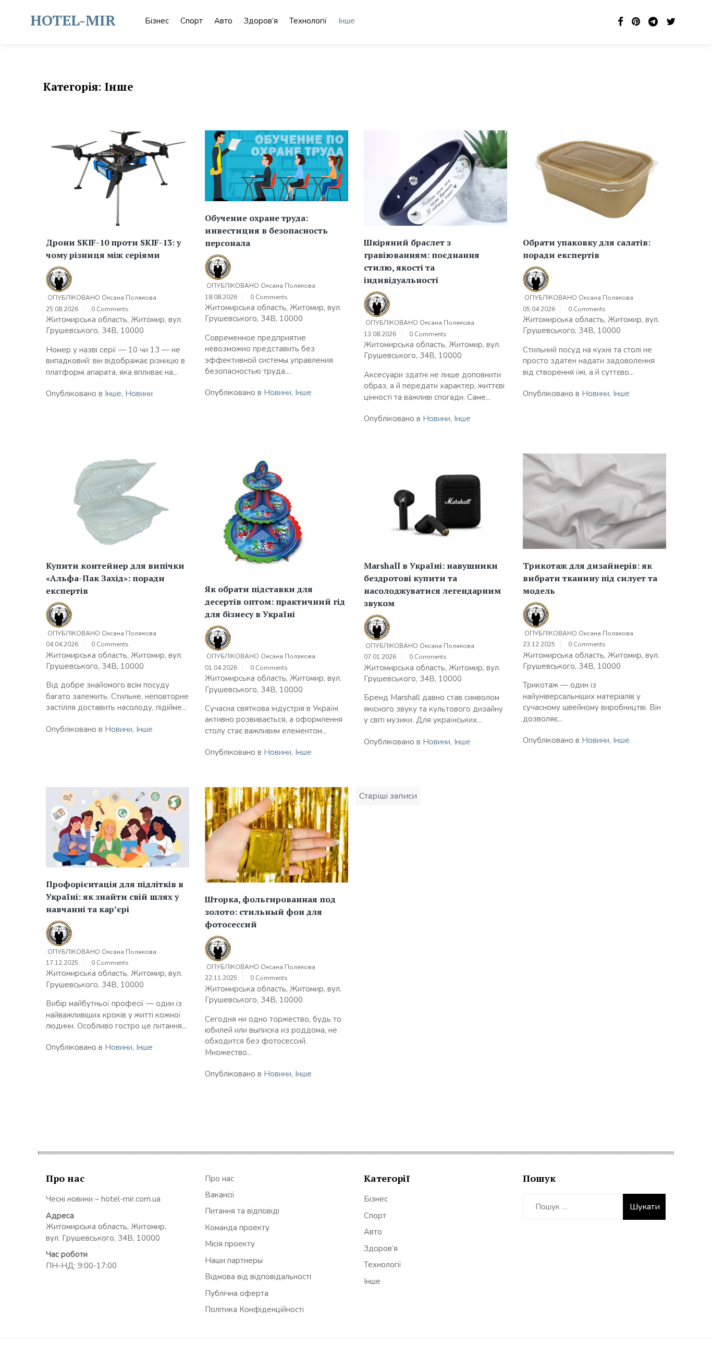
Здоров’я (261, 21)
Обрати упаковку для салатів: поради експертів (586, 249)
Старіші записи (388, 796)
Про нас (219, 1178)
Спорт (191, 21)
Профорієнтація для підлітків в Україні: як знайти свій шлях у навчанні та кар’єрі (114, 896)
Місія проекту (230, 1244)
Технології (308, 21)
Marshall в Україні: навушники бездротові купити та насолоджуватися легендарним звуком (432, 584)
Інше (346, 21)
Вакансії (220, 1195)
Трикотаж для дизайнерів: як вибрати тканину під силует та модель (590, 578)
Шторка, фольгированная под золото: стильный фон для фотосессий (270, 911)
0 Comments (110, 309)
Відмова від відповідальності (258, 1276)
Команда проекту (237, 1227)
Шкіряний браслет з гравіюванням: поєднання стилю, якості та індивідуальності (422, 261)
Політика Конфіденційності (254, 1309)
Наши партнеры (234, 1260)
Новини (139, 393)
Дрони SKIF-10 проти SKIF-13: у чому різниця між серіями (113, 249)
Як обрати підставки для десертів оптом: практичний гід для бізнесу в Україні (275, 601)
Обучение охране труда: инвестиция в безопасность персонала (266, 230)
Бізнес (157, 21)
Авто (223, 21)
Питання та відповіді (242, 1211)
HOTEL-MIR (73, 20)
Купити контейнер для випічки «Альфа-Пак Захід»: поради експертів (115, 578)
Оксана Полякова (129, 297)
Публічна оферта (236, 1293)
